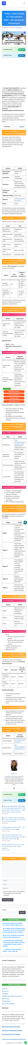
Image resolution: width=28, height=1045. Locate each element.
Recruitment (14, 806)
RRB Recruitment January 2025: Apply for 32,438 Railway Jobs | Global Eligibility (13, 846)
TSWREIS (19, 779)
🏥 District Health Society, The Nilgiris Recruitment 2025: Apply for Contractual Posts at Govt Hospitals (14, 819)
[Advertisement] (14, 73)
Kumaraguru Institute (14, 391)
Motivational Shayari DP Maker (11, 1026)
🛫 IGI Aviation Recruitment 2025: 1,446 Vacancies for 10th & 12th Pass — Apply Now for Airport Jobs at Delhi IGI (13, 810)
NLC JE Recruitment (14, 395)
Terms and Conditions (8, 1003)
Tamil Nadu (21, 806)
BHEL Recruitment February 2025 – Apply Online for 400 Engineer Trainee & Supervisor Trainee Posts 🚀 (13, 836)
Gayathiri (8, 776)
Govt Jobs (7, 806)
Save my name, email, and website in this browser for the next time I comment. (14, 893)
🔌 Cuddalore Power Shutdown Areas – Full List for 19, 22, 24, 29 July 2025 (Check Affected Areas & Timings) (14, 930)
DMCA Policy (6, 998)
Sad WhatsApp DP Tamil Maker (11, 1034)
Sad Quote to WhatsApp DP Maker (12, 1030)
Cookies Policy (6, 1001)
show (22, 126)
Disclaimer (5, 993)
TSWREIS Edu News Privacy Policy (12, 996)
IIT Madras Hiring (14, 398)
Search (4, 910)
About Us (4, 988)
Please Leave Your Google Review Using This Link (14, 1039)
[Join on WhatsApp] (25, 1042)
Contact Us (5, 991)
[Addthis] (14, 788)
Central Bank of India (14, 401)
